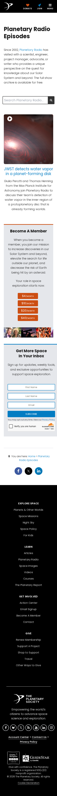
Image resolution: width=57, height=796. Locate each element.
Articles (28, 553)
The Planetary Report (28, 585)
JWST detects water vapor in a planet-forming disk (28, 171)
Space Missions (28, 516)
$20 (28, 311)
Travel (28, 659)
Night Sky (28, 522)
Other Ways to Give (28, 665)
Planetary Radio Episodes (34, 458)
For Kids (28, 535)
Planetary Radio (30, 50)
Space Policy (28, 529)
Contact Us (39, 737)
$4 (28, 296)
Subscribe (31, 414)
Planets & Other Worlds (28, 510)
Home (31, 456)
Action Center (28, 603)
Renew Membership (28, 640)
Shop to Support (28, 652)
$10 (28, 303)
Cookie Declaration (28, 783)
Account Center (18, 737)
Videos (28, 572)
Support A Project (28, 646)
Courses (28, 578)
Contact (28, 622)
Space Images (28, 566)
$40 (28, 318)
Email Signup (28, 609)
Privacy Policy (48, 419)
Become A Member (28, 615)
